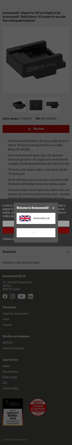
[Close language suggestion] (53, 208)
